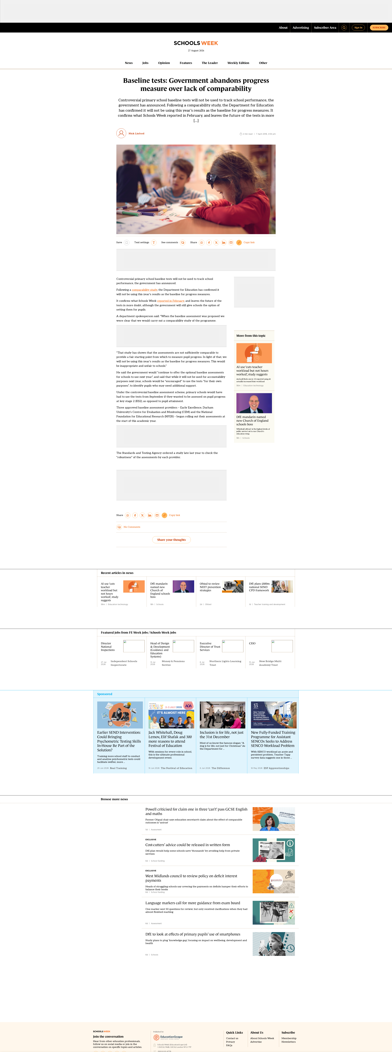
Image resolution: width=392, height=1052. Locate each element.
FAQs (229, 1045)
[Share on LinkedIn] (223, 242)
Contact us (232, 1038)
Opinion (164, 63)
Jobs (145, 63)
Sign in (358, 27)
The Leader (210, 63)
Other (263, 63)
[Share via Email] (231, 242)
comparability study (144, 289)
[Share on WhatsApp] (201, 242)
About (283, 27)
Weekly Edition (238, 63)
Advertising (301, 27)
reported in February (170, 301)
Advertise (256, 1042)
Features (186, 63)
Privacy (230, 1042)
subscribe (379, 27)
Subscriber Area (325, 27)
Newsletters (289, 1042)
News (129, 63)
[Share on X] (216, 242)
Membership (289, 1038)
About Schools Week (262, 1038)
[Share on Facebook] (209, 242)
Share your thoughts (171, 539)
